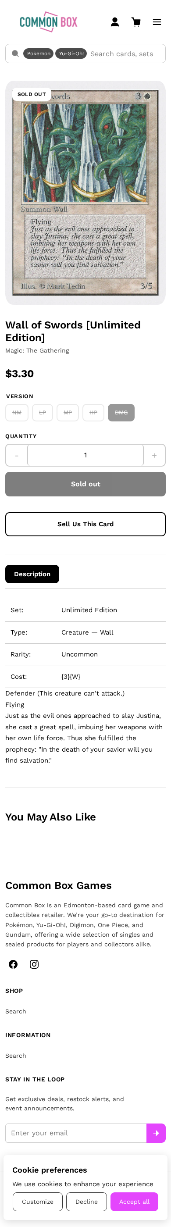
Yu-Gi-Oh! (71, 53)
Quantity (20, 436)
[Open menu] (157, 22)
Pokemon (38, 53)
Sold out (85, 484)
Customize (37, 1201)
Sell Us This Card (85, 524)
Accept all (134, 1201)
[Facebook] (13, 964)
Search (15, 1011)
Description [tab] (32, 574)
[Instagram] (34, 964)
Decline (86, 1201)
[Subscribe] (156, 1133)
